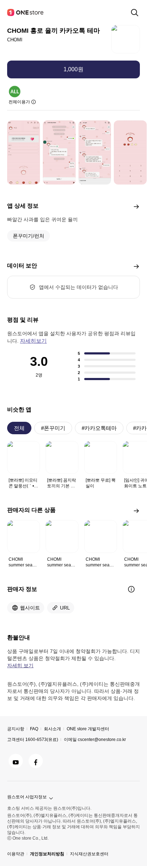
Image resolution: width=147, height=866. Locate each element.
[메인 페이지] (25, 12)
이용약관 (15, 853)
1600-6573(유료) (41, 739)
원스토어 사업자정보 (27, 796)
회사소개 (52, 728)
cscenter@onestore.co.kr (102, 739)
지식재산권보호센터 (89, 853)
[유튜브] (15, 760)
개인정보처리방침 (47, 853)
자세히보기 (33, 341)
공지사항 (15, 728)
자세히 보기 (20, 665)
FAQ (34, 728)
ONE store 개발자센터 (88, 728)
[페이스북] (35, 760)
